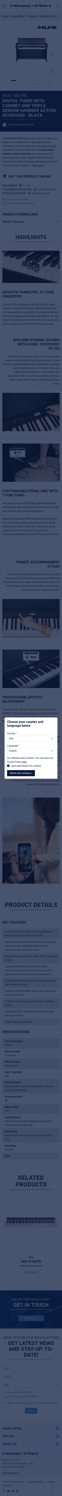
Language (12, 745)
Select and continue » (21, 773)
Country (11, 733)
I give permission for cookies (26, 765)
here (24, 761)
